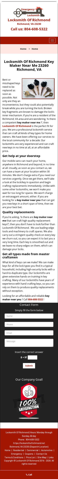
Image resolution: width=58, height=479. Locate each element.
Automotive (46, 450)
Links (51, 457)
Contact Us (41, 454)
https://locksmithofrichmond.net (29, 443)
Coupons (29, 454)
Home (23, 48)
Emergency (16, 454)
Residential (18, 450)
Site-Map (41, 457)
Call (30, 474)
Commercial (32, 450)
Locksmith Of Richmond (16, 126)
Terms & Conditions (13, 457)
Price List (30, 457)
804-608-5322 (35, 28)
